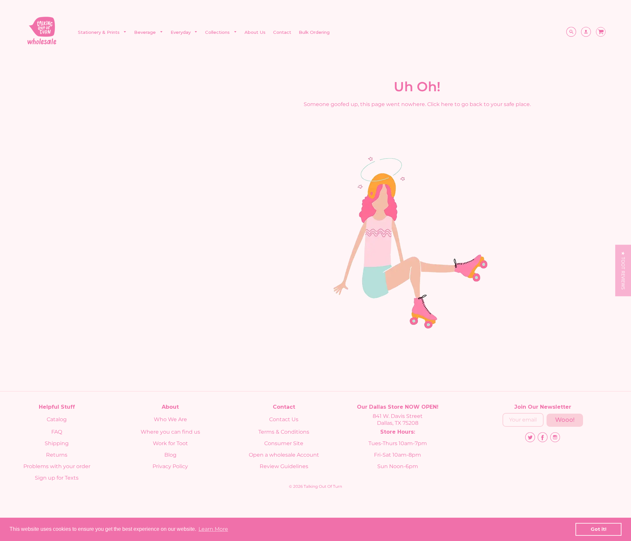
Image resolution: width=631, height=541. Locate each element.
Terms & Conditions (283, 432)
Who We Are (170, 419)
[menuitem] (102, 32)
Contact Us (283, 419)
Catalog (57, 419)
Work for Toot (170, 443)
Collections (218, 32)
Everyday (181, 32)
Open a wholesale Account (284, 455)
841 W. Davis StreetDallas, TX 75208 (398, 419)
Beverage (145, 32)
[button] (623, 270)
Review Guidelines (284, 466)
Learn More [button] (213, 529)
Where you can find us (170, 432)
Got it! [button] (598, 529)
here (447, 104)
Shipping (57, 443)
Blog (170, 455)
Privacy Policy (170, 466)
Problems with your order (56, 466)
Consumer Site (283, 443)
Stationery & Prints (99, 32)
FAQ (56, 432)
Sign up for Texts (57, 478)
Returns (56, 455)
